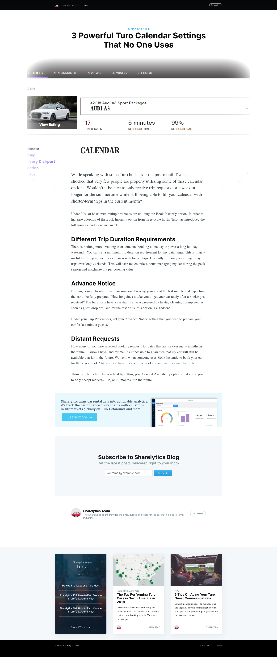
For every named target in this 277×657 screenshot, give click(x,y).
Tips (147, 28)
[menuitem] (71, 5)
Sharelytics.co (71, 5)
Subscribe (215, 5)
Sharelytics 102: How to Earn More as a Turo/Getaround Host (80, 597)
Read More (198, 513)
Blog (87, 5)
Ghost (219, 645)
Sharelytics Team (96, 511)
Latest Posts (206, 645)
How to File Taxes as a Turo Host (81, 585)
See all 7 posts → (81, 627)
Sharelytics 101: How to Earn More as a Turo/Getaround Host (81, 610)
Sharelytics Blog (63, 645)
